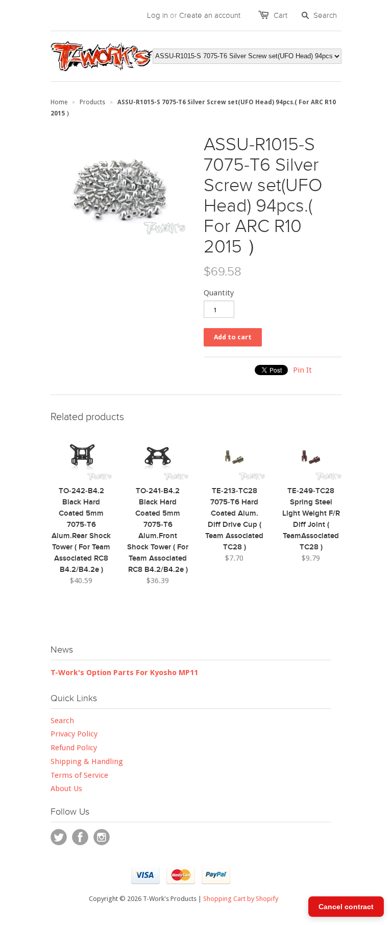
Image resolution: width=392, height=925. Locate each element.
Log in (157, 15)
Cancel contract (346, 907)
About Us (66, 788)
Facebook (80, 837)
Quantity (219, 292)
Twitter (59, 837)
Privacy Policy (74, 733)
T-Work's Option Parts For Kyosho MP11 (124, 672)
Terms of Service (79, 775)
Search (62, 720)
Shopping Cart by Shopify (240, 899)
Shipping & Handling (87, 761)
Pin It (302, 370)
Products (92, 102)
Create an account (209, 15)
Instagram (101, 837)
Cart (280, 15)
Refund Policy (74, 747)
